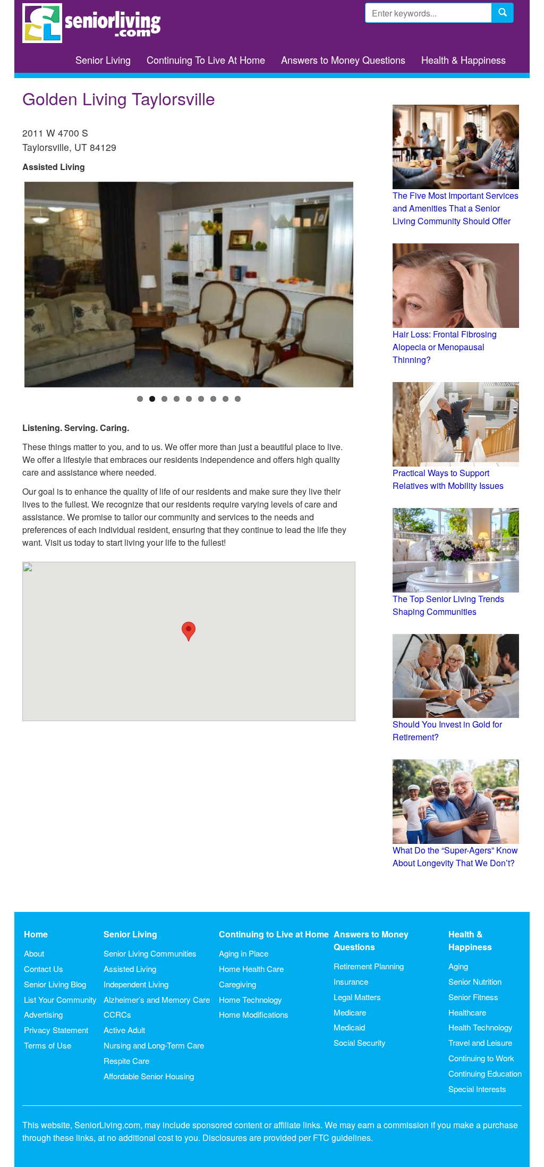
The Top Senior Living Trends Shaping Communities (448, 605)
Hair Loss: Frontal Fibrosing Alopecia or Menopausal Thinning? (445, 347)
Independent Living (136, 984)
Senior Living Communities (150, 953)
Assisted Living (130, 968)
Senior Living (103, 59)
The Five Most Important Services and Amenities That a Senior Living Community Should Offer (455, 208)
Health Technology (480, 1027)
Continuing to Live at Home (274, 934)
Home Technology (250, 999)
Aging (458, 965)
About (34, 953)
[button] (188, 632)
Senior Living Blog (55, 984)
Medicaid (349, 1027)
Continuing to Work (481, 1057)
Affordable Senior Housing (149, 1075)
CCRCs (117, 1014)
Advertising (43, 1014)
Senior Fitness (473, 996)
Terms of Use (47, 1045)
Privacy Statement (56, 1029)
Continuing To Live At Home (206, 59)
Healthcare (467, 1012)
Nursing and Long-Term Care (154, 1045)
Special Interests (477, 1088)
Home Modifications (253, 1014)
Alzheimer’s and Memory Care (157, 999)
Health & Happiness (463, 59)
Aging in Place (243, 953)
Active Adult (124, 1029)
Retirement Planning (369, 965)
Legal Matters (357, 996)
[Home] (95, 23)
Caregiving (237, 984)
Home (36, 934)
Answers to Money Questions (343, 59)
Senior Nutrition (475, 981)
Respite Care (126, 1060)
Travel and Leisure (480, 1042)
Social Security (360, 1042)
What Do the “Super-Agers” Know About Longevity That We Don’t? (455, 856)
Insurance (351, 981)
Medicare (350, 1012)
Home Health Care (251, 968)
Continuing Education (485, 1073)
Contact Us (43, 968)
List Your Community (60, 999)
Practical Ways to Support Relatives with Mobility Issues (448, 479)
